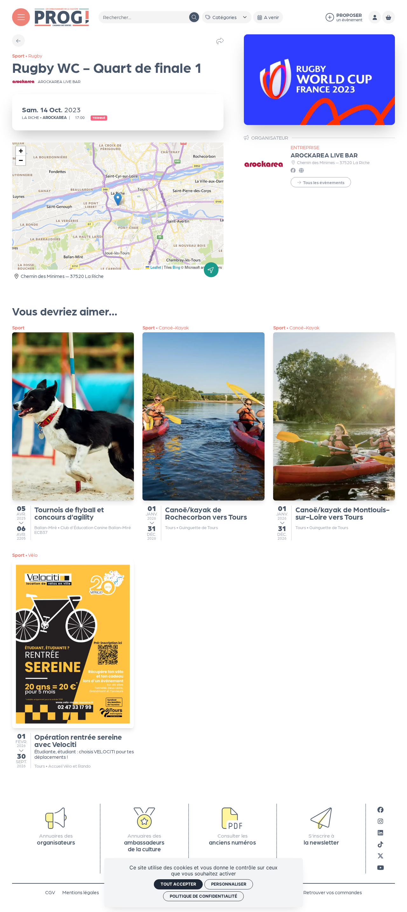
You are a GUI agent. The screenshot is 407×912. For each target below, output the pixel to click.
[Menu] (21, 17)
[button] (118, 199)
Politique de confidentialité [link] (203, 896)
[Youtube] (380, 867)
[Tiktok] (380, 844)
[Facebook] (380, 809)
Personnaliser (228, 884)
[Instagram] (380, 821)
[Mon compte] (375, 17)
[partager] (220, 40)
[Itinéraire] (211, 269)
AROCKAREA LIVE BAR (324, 154)
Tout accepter (178, 884)
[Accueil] (62, 16)
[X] (380, 855)
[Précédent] (18, 40)
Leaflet (155, 267)
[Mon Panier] (388, 17)
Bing (176, 267)
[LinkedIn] (380, 832)
